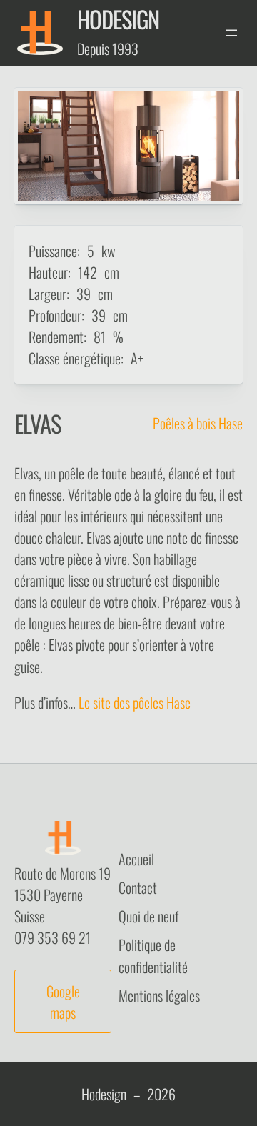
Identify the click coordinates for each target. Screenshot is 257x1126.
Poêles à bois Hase (198, 423)
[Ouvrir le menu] (231, 32)
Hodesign (118, 18)
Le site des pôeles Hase (135, 702)
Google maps (63, 1001)
